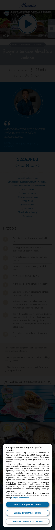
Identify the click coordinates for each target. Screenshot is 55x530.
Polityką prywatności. (20, 498)
